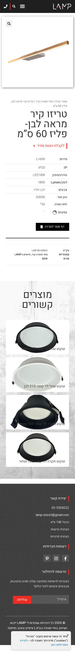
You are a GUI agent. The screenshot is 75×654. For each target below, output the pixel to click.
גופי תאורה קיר (44, 101)
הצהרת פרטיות (59, 536)
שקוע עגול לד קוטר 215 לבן (44, 386)
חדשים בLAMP (23, 254)
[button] (22, 6)
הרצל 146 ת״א (60, 522)
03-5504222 (60, 507)
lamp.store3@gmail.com (52, 515)
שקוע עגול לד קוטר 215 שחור (43, 348)
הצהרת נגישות (60, 529)
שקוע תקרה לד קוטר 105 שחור (42, 424)
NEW (45, 258)
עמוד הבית (61, 101)
